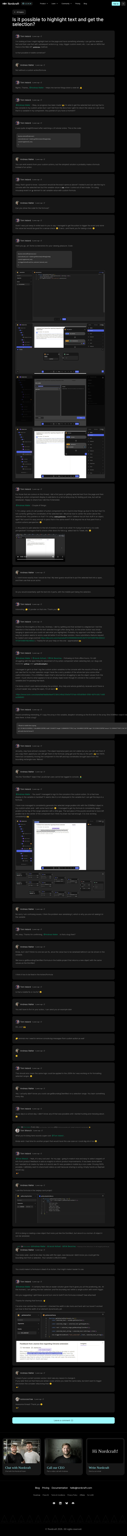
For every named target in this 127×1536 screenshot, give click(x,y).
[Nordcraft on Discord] (73, 1503)
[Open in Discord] (41, 36)
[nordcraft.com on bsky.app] (66, 1503)
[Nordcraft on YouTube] (54, 1503)
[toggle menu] (123, 4)
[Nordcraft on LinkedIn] (60, 1503)
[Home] (11, 3)
